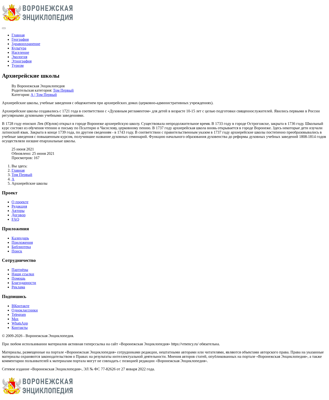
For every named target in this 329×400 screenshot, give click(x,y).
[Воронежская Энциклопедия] (37, 22)
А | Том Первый (44, 95)
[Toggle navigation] (4, 28)
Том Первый (63, 90)
